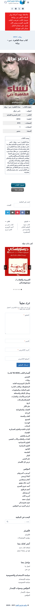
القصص (27, 377)
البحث (9, 205)
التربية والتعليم (25, 436)
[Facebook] (22, 8)
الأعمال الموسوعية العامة (21, 383)
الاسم (26, 341)
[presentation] (17, 261)
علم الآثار (27, 406)
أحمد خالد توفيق (24, 483)
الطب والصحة (25, 416)
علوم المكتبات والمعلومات (21, 390)
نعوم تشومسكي (24, 503)
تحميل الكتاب (19, 185)
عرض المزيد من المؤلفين (21, 506)
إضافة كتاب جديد (24, 548)
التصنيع (27, 419)
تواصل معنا (18, 190)
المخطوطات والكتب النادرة (20, 387)
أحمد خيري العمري (23, 486)
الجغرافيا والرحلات (23, 400)
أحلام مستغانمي (24, 480)
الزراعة (27, 413)
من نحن (27, 569)
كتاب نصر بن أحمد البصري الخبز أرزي (9, 225)
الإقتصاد (27, 433)
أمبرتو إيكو (26, 493)
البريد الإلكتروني (23, 350)
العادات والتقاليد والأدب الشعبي (19, 439)
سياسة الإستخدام (24, 579)
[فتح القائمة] (28, 2)
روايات (20, 37)
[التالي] (5, 267)
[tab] (21, 289)
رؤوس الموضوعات (24, 538)
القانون (27, 449)
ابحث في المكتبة (24, 202)
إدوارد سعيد (26, 499)
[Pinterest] (15, 8)
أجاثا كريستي (25, 476)
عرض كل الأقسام (24, 462)
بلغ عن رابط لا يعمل (23, 551)
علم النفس (26, 459)
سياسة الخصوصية (24, 582)
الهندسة (27, 423)
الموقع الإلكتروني (23, 359)
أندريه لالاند (26, 496)
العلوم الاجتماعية (24, 442)
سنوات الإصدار (25, 592)
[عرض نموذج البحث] (5, 2)
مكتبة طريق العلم (21, 605)
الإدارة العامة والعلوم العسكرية (19, 429)
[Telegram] (12, 8)
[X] (19, 8)
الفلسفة (27, 452)
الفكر (28, 455)
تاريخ (28, 403)
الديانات (27, 426)
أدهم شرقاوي (25, 489)
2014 (15, 37)
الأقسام (27, 535)
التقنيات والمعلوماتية (23, 410)
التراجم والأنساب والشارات (20, 396)
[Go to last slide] (29, 267)
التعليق (26, 315)
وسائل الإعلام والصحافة (22, 393)
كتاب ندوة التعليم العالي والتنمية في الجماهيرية (25, 227)
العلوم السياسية (24, 446)
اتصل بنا (27, 566)
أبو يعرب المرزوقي (23, 473)
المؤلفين (27, 595)
